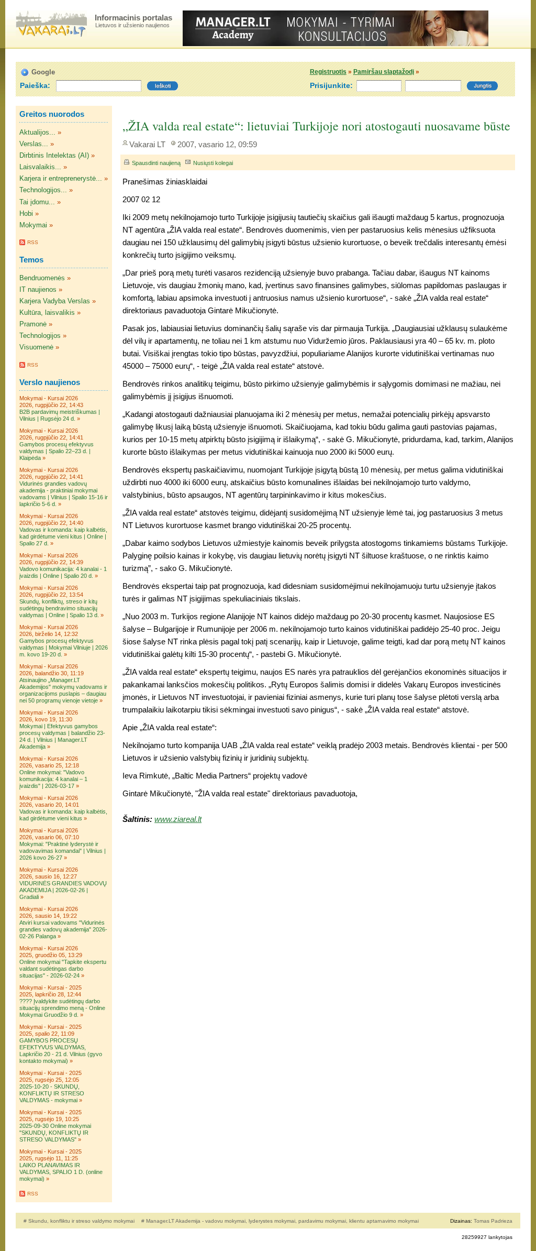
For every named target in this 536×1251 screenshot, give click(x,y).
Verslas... (33, 144)
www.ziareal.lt (178, 819)
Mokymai (33, 225)
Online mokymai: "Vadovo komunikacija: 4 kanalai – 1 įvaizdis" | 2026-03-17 (53, 779)
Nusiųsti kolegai (213, 163)
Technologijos (40, 335)
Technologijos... (43, 190)
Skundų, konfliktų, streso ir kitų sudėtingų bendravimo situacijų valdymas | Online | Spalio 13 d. (59, 608)
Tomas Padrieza (493, 1221)
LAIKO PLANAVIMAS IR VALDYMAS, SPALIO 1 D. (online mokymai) (61, 1172)
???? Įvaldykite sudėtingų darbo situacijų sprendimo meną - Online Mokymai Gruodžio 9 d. (62, 1008)
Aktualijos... (37, 132)
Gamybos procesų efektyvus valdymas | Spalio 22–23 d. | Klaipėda (56, 451)
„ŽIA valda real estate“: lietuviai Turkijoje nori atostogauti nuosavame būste (316, 125)
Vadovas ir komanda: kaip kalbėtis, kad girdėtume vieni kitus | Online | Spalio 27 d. (63, 536)
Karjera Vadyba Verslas (54, 301)
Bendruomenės (42, 278)
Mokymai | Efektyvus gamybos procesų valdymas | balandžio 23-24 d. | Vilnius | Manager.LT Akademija (62, 736)
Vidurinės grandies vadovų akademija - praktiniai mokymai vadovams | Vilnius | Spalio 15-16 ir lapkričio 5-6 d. (63, 493)
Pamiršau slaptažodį (383, 71)
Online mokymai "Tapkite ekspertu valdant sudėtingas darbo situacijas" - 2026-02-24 (62, 969)
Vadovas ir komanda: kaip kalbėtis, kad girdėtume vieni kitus (63, 814)
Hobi (26, 213)
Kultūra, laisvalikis (47, 312)
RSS (32, 242)
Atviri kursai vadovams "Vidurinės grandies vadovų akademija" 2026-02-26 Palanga (63, 929)
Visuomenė (36, 347)
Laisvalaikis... (40, 167)
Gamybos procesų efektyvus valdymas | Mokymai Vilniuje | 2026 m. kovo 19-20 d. (63, 647)
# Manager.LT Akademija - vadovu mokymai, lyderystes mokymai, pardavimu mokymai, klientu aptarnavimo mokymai (280, 1221)
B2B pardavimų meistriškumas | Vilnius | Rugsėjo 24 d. (59, 415)
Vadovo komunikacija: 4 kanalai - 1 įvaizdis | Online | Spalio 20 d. (63, 572)
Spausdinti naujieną (156, 163)
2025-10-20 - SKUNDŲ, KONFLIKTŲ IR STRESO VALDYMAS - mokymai (51, 1093)
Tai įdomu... (37, 202)
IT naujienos (38, 289)
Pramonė (33, 324)
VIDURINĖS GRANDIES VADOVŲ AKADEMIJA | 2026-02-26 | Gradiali (63, 890)
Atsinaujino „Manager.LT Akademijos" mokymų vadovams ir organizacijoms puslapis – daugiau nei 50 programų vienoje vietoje (63, 690)
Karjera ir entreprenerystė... (60, 178)
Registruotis (328, 71)
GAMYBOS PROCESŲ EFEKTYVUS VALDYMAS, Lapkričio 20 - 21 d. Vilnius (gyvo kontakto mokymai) (60, 1050)
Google (43, 72)
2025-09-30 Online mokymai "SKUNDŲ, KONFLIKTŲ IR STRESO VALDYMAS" (55, 1133)
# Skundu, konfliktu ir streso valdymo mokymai (80, 1221)
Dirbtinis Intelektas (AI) (54, 155)
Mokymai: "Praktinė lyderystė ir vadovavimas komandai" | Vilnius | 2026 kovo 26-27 (62, 851)
